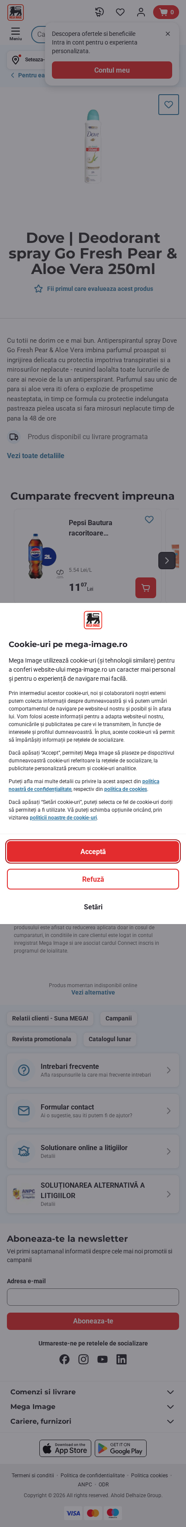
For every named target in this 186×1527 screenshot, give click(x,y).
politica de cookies (125, 789)
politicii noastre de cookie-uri (63, 818)
